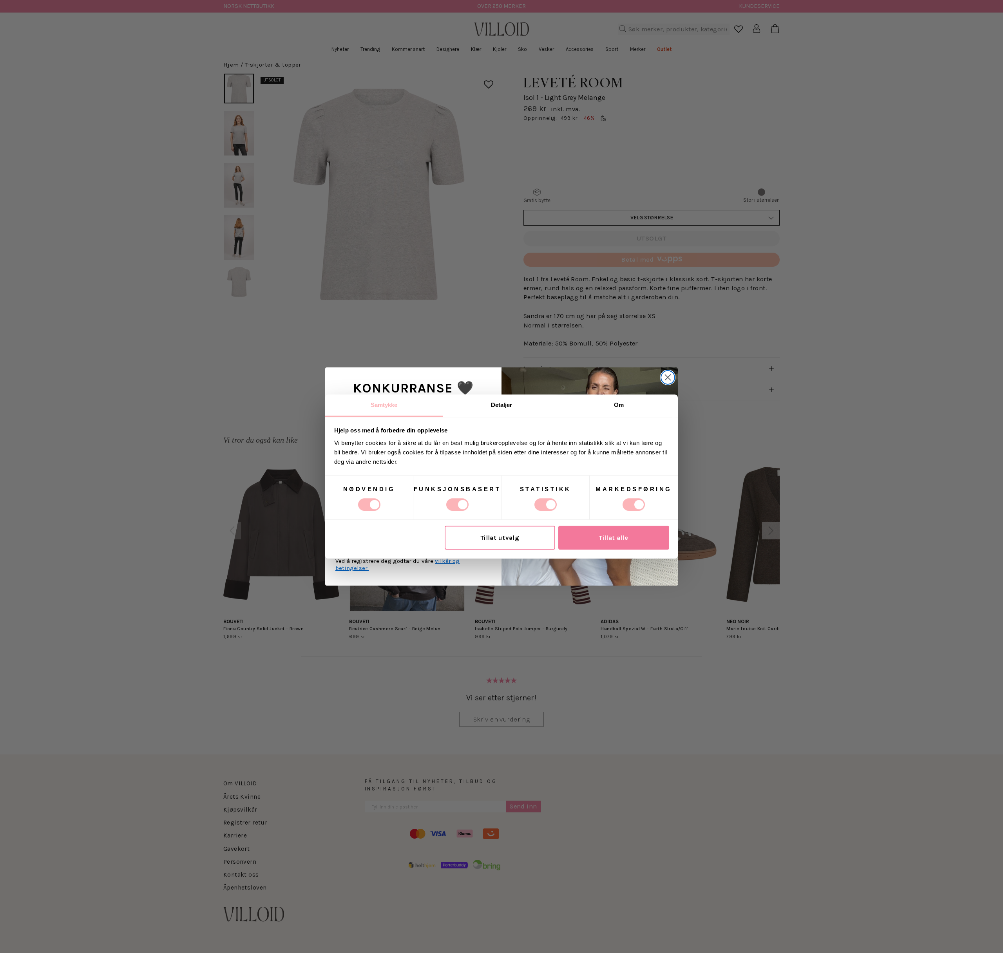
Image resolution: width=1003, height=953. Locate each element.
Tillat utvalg (500, 537)
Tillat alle (613, 537)
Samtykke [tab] (384, 404)
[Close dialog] (668, 377)
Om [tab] (619, 404)
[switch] (457, 504)
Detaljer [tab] (501, 404)
